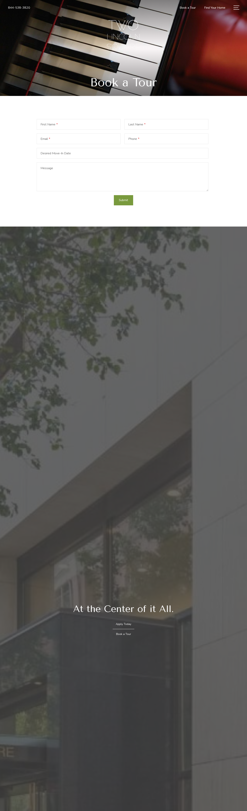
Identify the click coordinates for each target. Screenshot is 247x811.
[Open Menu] (236, 8)
